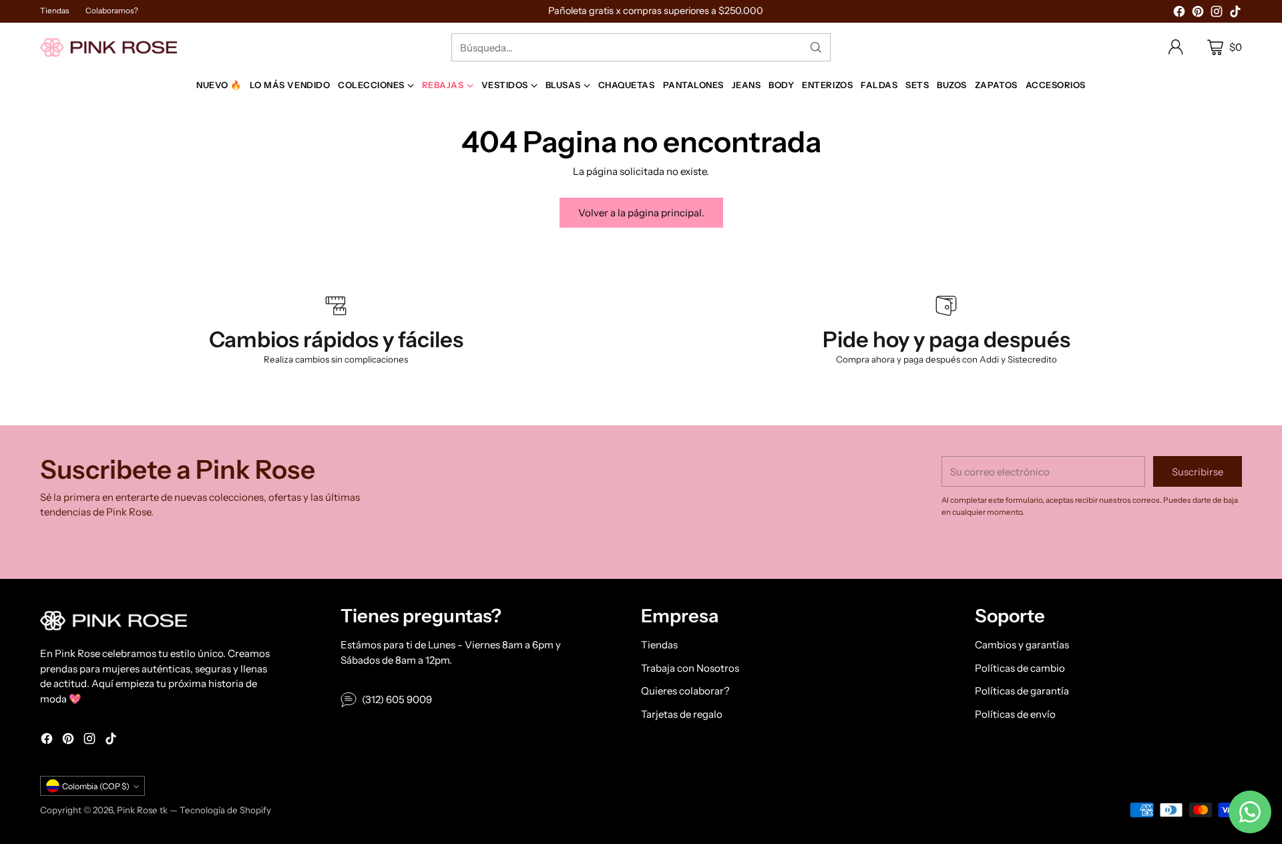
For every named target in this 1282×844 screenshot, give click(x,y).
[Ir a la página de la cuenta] (1176, 47)
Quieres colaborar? (685, 690)
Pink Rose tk (142, 810)
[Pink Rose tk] (108, 47)
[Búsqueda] (816, 47)
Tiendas (659, 644)
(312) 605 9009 (397, 699)
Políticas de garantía (1022, 690)
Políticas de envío (1015, 714)
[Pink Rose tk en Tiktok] (1235, 14)
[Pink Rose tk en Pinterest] (1198, 14)
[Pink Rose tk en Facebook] (1179, 14)
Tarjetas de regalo (681, 714)
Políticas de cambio (1020, 668)
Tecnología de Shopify (225, 810)
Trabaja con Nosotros (690, 668)
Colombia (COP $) (96, 786)
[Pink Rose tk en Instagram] (1216, 14)
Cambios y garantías (1022, 644)
